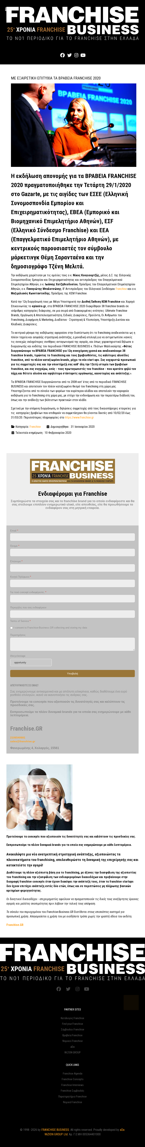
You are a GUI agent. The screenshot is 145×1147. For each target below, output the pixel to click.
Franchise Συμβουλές (72, 1090)
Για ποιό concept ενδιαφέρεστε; (28, 592)
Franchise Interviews (72, 1085)
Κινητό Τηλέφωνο (20, 576)
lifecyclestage (17, 655)
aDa (72, 1046)
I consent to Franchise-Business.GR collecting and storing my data (50, 627)
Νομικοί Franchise (72, 1041)
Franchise (121, 289)
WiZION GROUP (72, 1052)
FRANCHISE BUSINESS (55, 1130)
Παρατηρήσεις (17, 634)
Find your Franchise (72, 1024)
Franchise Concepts (72, 1079)
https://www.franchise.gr (79, 417)
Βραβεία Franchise (72, 1035)
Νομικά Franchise (72, 1102)
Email (14, 530)
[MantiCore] (72, 961)
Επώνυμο (16, 561)
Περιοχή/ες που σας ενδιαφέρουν (28, 607)
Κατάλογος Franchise (72, 1018)
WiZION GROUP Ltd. (56, 1134)
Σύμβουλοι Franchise (72, 1029)
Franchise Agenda (72, 1073)
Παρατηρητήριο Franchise (72, 1096)
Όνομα (14, 545)
